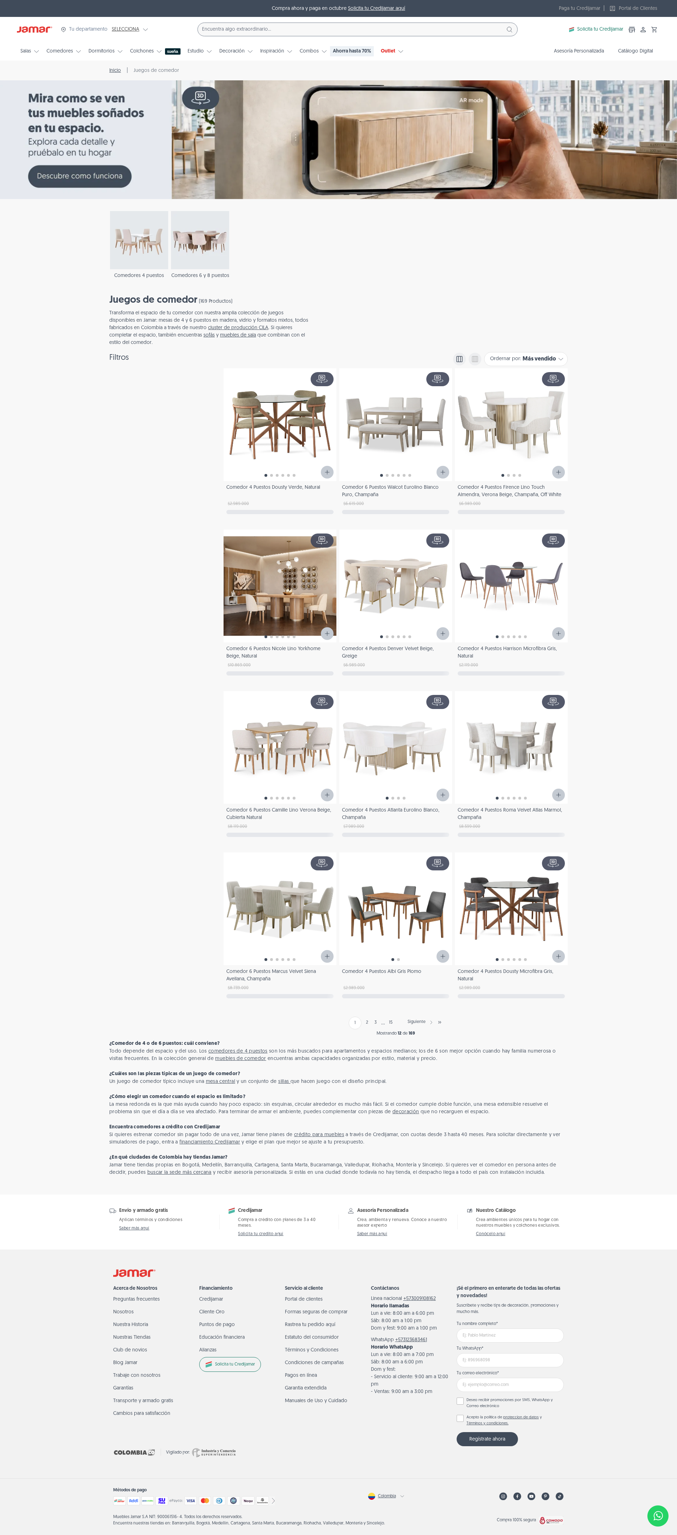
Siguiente (417, 1022)
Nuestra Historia (130, 1324)
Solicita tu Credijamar (600, 29)
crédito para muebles (319, 1135)
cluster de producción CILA (238, 328)
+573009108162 (419, 1298)
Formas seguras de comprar (316, 1312)
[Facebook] (517, 1496)
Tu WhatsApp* (470, 1348)
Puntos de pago (217, 1324)
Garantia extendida (306, 1388)
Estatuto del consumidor (312, 1337)
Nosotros (123, 1312)
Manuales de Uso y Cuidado (316, 1401)
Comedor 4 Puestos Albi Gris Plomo (381, 971)
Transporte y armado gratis (143, 1401)
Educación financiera (222, 1337)
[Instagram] (503, 1496)
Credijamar (211, 1299)
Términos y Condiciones (311, 1350)
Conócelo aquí (490, 1234)
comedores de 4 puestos (238, 1051)
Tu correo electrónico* (478, 1373)
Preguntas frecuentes (136, 1299)
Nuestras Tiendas (132, 1337)
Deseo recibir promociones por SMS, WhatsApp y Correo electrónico (509, 1403)
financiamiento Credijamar (209, 1142)
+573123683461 (411, 1340)
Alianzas (207, 1350)
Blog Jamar (125, 1363)
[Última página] (440, 1022)
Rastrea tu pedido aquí (310, 1324)
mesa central (220, 1081)
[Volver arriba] (658, 1493)
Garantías (123, 1388)
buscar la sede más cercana (179, 1172)
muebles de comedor (240, 1058)
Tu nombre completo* (477, 1324)
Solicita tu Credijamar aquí (376, 8)
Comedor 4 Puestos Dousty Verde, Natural (273, 487)
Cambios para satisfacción (141, 1413)
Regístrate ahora (487, 1439)
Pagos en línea (301, 1375)
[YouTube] (531, 1496)
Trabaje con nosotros (136, 1375)
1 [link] (355, 1023)
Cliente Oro (212, 1312)
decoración (405, 1112)
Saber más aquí (134, 1228)
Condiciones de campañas (314, 1363)
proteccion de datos (521, 1417)
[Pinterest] (545, 1496)
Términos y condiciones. (487, 1423)
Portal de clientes (304, 1299)
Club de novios (130, 1350)
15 (390, 1023)
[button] (654, 29)
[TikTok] (559, 1496)
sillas (284, 1081)
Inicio (115, 70)
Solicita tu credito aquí (260, 1234)
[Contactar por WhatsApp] (658, 1516)
